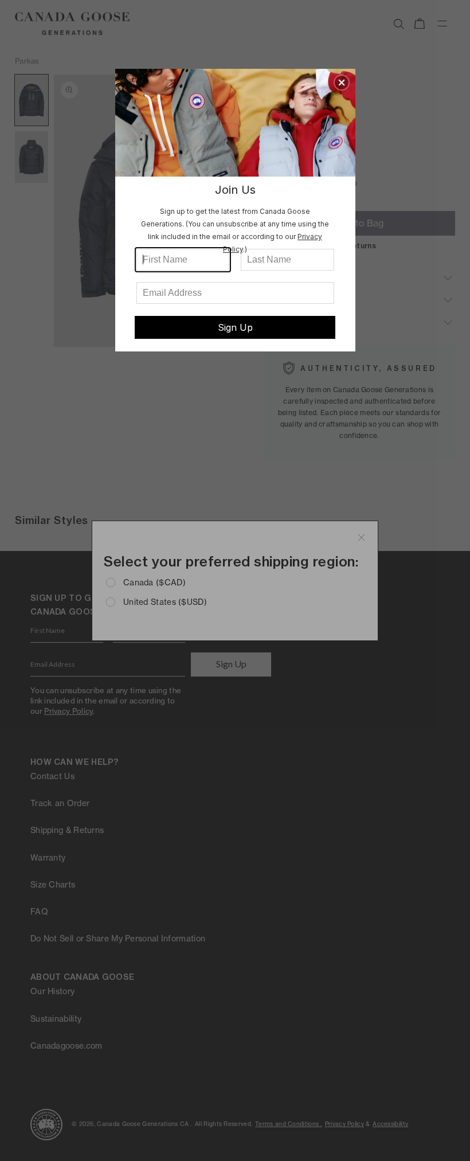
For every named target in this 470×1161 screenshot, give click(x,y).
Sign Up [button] (235, 327)
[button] (341, 82)
